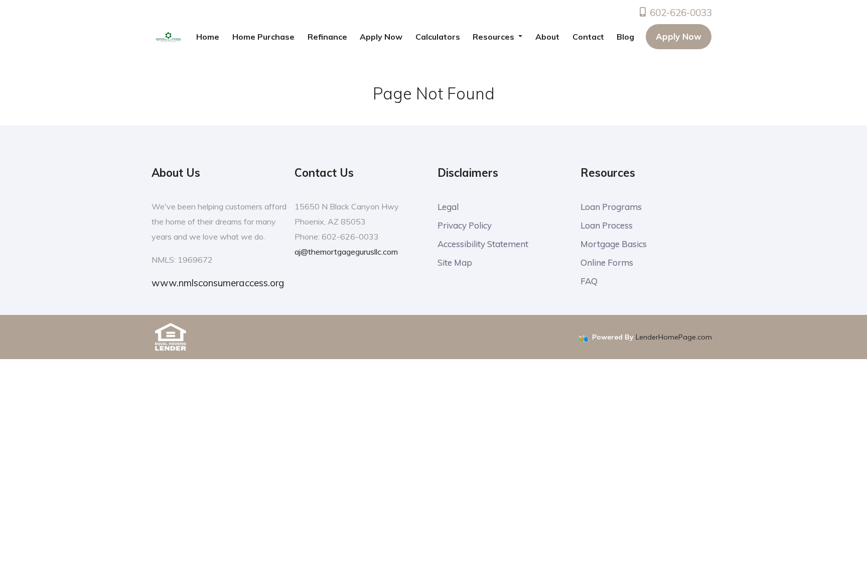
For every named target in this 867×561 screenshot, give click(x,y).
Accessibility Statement (483, 244)
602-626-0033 (679, 13)
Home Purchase (263, 37)
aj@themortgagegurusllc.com (346, 252)
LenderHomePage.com (674, 337)
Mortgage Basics (614, 244)
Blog (625, 37)
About (547, 37)
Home (207, 37)
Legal (448, 206)
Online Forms (607, 262)
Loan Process (607, 225)
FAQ (589, 281)
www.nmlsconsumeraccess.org (218, 283)
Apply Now (381, 37)
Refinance (327, 37)
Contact (588, 37)
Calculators (437, 37)
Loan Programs (611, 206)
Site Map (455, 262)
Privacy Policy (465, 225)
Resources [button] (494, 37)
